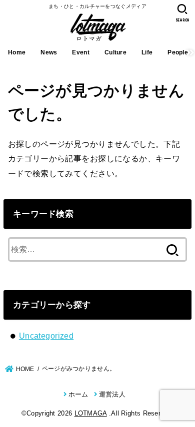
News (48, 52)
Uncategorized (46, 335)
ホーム (78, 394)
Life (147, 52)
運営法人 (112, 394)
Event (81, 52)
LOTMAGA (90, 413)
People (178, 52)
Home (17, 52)
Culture (115, 52)
